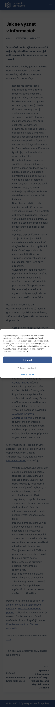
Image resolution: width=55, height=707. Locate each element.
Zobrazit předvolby (27, 368)
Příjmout (27, 359)
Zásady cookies (27, 374)
